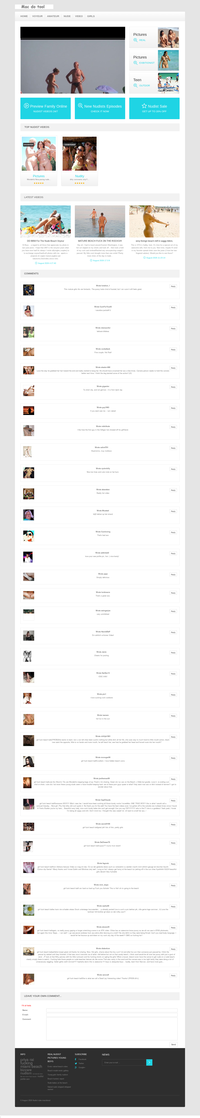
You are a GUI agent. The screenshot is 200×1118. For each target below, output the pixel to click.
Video (79, 16)
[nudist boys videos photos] (79, 153)
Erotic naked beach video (58, 1067)
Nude (67, 16)
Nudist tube (37, 1100)
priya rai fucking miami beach (31, 1063)
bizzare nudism (26, 1071)
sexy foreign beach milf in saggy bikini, (154, 241)
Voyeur (37, 16)
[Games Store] (34, 6)
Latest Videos (33, 197)
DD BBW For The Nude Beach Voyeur (45, 241)
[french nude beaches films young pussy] (38, 153)
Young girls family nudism (58, 1075)
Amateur (53, 16)
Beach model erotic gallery (58, 1071)
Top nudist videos (36, 127)
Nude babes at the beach (57, 1083)
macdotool (46, 1100)
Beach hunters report (56, 1079)
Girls (91, 16)
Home (24, 16)
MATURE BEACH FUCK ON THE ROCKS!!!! (100, 241)
